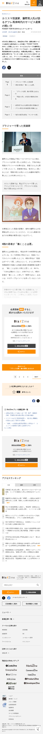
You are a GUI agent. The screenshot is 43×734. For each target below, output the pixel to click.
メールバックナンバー (22, 341)
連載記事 (4, 653)
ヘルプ (10, 696)
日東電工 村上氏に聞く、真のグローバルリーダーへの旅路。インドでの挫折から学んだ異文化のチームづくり (23, 492)
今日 (8, 485)
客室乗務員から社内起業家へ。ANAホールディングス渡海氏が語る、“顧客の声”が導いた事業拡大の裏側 (22, 551)
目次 (21, 76)
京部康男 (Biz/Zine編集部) (10, 32)
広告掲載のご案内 (11, 604)
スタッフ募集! (12, 701)
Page (7, 95)
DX (23, 633)
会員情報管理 (12, 704)
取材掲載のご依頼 (32, 604)
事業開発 (4, 630)
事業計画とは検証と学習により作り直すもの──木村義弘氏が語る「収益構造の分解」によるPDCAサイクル (22, 558)
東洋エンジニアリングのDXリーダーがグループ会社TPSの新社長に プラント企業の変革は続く (22, 516)
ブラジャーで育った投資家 (24, 82)
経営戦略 (25, 630)
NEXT (36, 377)
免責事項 (11, 707)
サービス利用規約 (14, 713)
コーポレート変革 (28, 637)
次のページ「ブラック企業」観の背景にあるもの (21, 367)
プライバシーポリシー (15, 716)
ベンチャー (12, 36)
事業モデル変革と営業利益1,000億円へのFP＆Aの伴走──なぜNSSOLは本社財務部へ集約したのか (22, 544)
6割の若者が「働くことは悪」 (25, 85)
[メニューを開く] (3, 3)
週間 (21, 485)
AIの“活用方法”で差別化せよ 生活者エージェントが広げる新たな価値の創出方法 (22, 523)
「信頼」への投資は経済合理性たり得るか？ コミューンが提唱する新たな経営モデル (22, 424)
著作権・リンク (13, 699)
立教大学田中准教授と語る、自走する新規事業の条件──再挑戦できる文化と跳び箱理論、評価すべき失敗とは (22, 530)
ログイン (22, 352)
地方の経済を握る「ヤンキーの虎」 (27, 115)
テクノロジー (26, 641)
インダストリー (6, 637)
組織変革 (4, 633)
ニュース (5, 612)
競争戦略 (5, 36)
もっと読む (8, 428)
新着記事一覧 (7, 619)
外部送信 (11, 719)
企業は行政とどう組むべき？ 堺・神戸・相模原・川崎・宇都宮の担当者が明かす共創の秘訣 (22, 414)
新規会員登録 (22, 346)
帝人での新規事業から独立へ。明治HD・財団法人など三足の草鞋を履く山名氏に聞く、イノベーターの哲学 (22, 509)
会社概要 (11, 710)
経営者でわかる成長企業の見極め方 (27, 105)
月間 (34, 485)
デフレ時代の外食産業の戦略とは (26, 108)
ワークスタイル (6, 641)
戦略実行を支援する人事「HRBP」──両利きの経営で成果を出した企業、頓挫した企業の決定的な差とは (23, 499)
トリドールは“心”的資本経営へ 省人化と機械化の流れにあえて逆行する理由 (21, 419)
